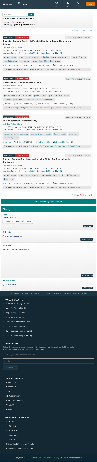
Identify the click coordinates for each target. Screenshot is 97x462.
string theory (24, 61)
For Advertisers (12, 430)
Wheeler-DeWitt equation (13, 99)
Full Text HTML (44, 65)
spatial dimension (10, 61)
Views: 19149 (30, 130)
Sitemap (11, 409)
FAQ (9, 391)
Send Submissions (15, 400)
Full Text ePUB (59, 65)
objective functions (79, 57)
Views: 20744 (30, 91)
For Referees (11, 426)
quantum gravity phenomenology (16, 134)
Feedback (12, 387)
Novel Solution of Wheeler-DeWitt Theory (22, 82)
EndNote (87, 38)
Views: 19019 (30, 171)
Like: (58, 53)
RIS (73, 38)
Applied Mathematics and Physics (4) (17, 249)
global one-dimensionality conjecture (55, 57)
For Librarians (11, 435)
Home (24, 4)
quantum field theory (49, 175)
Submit (90, 4)
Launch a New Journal (15, 317)
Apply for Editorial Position (17, 308)
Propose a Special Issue (15, 312)
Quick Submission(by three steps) (20, 335)
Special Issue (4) (10, 285)
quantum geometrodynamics (29, 57)
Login (67, 6)
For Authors (10, 421)
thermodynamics (60, 134)
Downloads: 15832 (44, 171)
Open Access (11, 439)
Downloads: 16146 (44, 130)
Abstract (8, 65)
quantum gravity (10, 57)
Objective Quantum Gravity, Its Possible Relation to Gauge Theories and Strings (37, 42)
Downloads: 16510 (44, 53)
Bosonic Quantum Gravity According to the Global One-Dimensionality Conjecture (36, 160)
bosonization (8, 179)
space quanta (73, 134)
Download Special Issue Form (20, 448)
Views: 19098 (30, 53)
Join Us (11, 405)
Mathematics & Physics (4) (14, 236)
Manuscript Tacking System (17, 303)
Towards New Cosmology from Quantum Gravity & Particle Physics (57, 69)
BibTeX (79, 38)
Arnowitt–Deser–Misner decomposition (46, 61)
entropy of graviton (11, 138)
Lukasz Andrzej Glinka (13, 47)
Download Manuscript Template (21, 444)
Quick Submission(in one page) (19, 331)
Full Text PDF (20, 65)
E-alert (78, 6)
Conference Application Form (18, 322)
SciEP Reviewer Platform (16, 326)
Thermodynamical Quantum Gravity (20, 120)
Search (57, 6)
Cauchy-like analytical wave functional (39, 99)
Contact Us (12, 382)
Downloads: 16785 (44, 91)
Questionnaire (14, 396)
